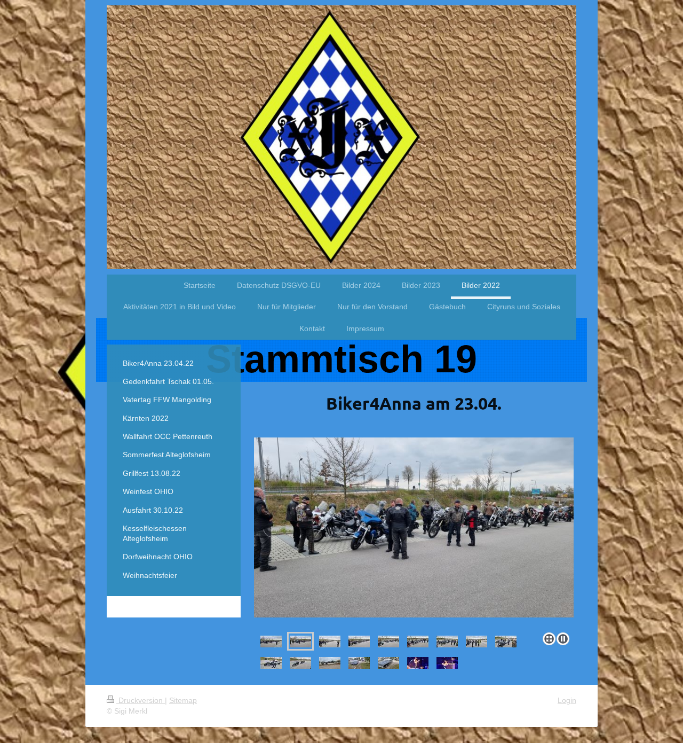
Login (567, 700)
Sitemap (183, 700)
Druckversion (140, 700)
